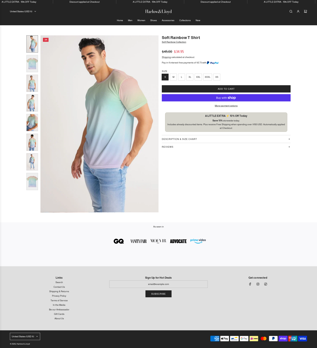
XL (190, 77)
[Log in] (298, 11)
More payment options (226, 105)
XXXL (208, 77)
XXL (198, 77)
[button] (43, 124)
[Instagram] (258, 284)
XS (216, 77)
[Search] (291, 11)
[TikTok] (265, 284)
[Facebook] (250, 284)
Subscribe (158, 294)
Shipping (166, 57)
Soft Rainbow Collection (174, 42)
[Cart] (305, 11)
